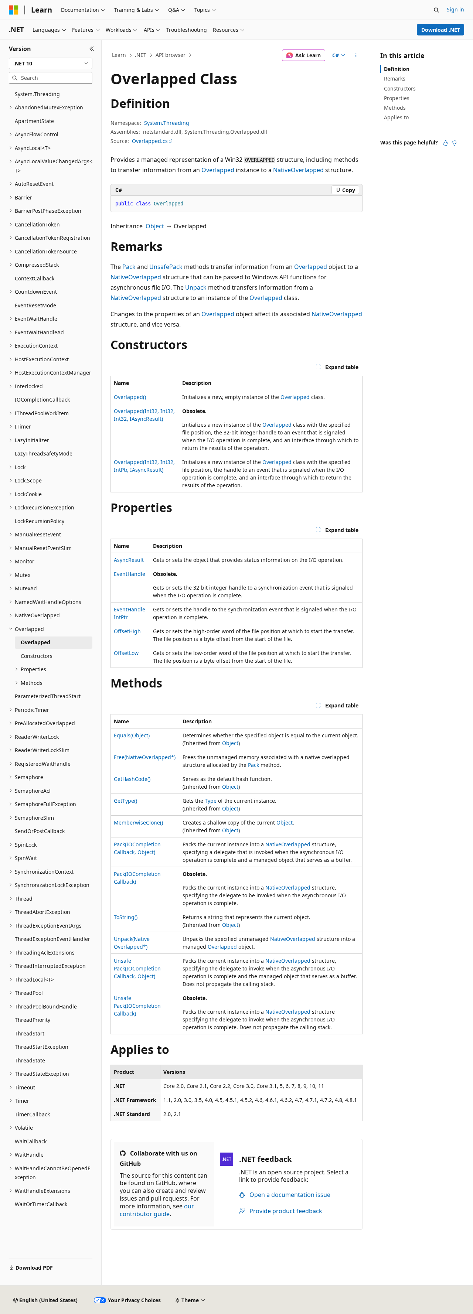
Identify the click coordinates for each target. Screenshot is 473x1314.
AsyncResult (129, 559)
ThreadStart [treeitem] (29, 1033)
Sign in (455, 9)
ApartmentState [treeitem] (34, 120)
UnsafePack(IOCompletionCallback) (137, 1005)
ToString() (125, 917)
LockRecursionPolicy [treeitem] (39, 521)
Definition (396, 68)
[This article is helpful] (445, 143)
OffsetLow (126, 652)
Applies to (396, 117)
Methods (395, 107)
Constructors (400, 88)
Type (211, 800)
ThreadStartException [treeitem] (41, 1046)
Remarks (394, 78)
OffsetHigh (127, 631)
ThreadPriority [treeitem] (32, 1019)
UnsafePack (166, 267)
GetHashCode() (132, 778)
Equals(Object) (132, 735)
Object (155, 226)
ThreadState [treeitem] (30, 1060)
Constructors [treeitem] (36, 655)
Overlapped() (130, 396)
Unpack (196, 287)
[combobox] (50, 63)
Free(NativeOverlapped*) (145, 757)
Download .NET (440, 29)
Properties (396, 98)
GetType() (125, 800)
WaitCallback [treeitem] (31, 1141)
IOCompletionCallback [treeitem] (42, 399)
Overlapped (217, 170)
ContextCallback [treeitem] (34, 278)
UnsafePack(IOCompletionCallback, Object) (137, 968)
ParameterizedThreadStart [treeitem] (48, 696)
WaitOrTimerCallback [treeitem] (41, 1204)
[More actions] (356, 55)
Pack (129, 267)
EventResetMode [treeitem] (35, 305)
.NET (140, 54)
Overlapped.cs (150, 140)
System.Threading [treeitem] (37, 94)
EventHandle (129, 573)
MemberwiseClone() (138, 822)
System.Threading (166, 122)
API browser (171, 54)
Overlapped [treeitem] (35, 642)
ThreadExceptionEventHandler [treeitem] (52, 938)
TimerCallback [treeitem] (32, 1114)
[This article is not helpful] (454, 143)
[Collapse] (91, 49)
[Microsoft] (13, 10)
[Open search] (436, 10)
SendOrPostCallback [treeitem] (40, 831)
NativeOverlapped (298, 170)
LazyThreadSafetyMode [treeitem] (43, 453)
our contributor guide (157, 1210)
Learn (119, 54)
